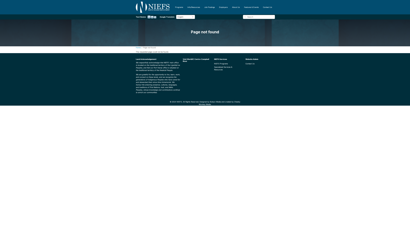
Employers (223, 7)
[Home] (153, 7)
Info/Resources (193, 7)
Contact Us (267, 7)
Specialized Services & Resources (223, 68)
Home (138, 48)
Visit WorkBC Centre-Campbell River (196, 60)
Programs (179, 7)
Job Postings (209, 7)
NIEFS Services (220, 59)
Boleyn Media (215, 102)
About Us (236, 7)
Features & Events (251, 7)
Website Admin (251, 59)
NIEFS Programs (221, 64)
